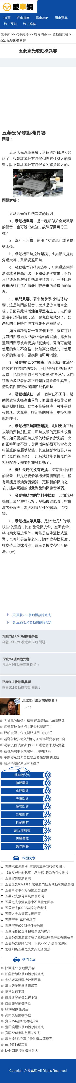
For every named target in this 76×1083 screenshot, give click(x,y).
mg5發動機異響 (16, 1044)
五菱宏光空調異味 (18, 878)
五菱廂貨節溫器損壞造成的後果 (27, 931)
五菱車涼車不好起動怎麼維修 (26, 890)
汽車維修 (29, 24)
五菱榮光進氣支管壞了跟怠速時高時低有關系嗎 (39, 937)
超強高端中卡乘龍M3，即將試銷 (27, 751)
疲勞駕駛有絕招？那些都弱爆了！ (28, 727)
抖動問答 (22, 822)
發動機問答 (60, 34)
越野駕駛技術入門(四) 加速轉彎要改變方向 (34, 739)
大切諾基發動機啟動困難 (23, 980)
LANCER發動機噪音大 (21, 1050)
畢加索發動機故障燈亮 (21, 985)
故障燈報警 (22, 830)
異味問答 (22, 846)
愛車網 (6, 34)
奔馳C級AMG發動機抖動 (20, 636)
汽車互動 (10, 24)
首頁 (7, 18)
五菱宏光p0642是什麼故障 (24, 925)
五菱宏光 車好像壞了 (20, 919)
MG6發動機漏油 (16, 1009)
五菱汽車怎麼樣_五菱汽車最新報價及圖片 (35, 866)
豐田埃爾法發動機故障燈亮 (24, 1027)
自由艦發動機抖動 (18, 1003)
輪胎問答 (22, 783)
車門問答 (22, 791)
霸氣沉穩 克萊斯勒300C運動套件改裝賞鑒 (34, 745)
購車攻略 (42, 18)
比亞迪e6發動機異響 (20, 968)
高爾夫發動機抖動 (18, 1015)
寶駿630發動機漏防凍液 (22, 1033)
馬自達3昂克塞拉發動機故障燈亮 (28, 1039)
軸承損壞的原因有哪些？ (22, 763)
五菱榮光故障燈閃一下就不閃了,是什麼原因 (36, 943)
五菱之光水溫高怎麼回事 (23, 914)
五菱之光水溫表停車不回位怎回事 (29, 902)
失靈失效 (22, 838)
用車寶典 (61, 18)
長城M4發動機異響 (15, 659)
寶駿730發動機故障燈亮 (33, 615)
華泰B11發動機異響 (16, 682)
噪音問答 (22, 806)
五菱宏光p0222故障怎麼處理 (26, 908)
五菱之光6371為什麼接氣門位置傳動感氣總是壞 (39, 884)
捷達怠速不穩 (15, 991)
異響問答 (22, 814)
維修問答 (40, 34)
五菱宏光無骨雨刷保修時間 (24, 896)
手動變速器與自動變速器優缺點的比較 (31, 757)
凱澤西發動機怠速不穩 (21, 997)
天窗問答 (22, 798)
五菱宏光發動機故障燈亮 (34, 622)
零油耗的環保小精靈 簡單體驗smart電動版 (34, 720)
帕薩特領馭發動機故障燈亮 (24, 974)
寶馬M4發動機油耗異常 (22, 1021)
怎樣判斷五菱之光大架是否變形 (27, 949)
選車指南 (23, 18)
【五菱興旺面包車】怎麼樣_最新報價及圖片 (37, 872)
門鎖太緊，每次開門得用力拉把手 (28, 733)
